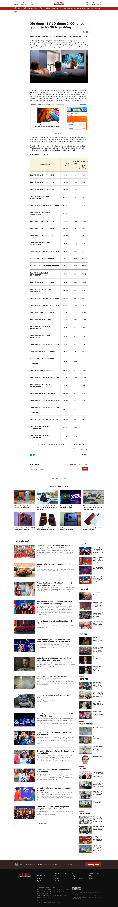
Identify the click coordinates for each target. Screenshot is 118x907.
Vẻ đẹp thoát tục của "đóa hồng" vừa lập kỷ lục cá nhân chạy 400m (54, 584)
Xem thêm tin (45, 823)
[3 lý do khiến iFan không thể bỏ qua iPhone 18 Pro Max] (24, 519)
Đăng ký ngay (93, 865)
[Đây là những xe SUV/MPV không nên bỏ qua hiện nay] (85, 794)
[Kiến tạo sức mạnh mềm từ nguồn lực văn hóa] (85, 570)
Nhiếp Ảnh (55, 8)
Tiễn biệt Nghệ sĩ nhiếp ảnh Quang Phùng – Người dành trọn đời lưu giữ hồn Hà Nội (97, 819)
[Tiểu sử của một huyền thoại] (85, 740)
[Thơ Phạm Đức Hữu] (85, 730)
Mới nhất (80, 464)
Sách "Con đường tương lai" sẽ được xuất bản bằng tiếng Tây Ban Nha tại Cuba (98, 749)
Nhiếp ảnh (84, 813)
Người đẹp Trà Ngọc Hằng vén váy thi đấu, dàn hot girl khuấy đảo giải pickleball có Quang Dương (98, 686)
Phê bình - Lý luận (94, 873)
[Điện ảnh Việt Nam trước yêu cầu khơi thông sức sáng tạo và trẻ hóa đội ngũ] (24, 607)
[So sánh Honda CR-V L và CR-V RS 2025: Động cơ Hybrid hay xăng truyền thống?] (85, 785)
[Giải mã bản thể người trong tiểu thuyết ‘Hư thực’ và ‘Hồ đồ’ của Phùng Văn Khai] (85, 605)
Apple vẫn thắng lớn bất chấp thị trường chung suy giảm (46, 528)
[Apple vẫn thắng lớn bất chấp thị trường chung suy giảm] (47, 519)
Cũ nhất (86, 464)
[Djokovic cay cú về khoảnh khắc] (24, 664)
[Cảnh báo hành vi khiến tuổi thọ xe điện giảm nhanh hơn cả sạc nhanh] (47, 497)
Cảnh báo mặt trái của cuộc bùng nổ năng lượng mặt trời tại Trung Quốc (92, 507)
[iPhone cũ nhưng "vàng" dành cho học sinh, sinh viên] (24, 497)
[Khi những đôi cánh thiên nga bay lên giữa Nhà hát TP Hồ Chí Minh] (24, 719)
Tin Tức (19, 8)
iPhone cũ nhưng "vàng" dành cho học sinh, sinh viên (24, 506)
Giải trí (83, 679)
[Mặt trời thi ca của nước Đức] (85, 660)
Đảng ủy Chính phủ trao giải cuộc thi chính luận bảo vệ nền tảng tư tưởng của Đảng (98, 560)
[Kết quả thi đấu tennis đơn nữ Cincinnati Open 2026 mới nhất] (24, 757)
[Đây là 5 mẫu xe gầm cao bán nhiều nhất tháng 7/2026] (24, 570)
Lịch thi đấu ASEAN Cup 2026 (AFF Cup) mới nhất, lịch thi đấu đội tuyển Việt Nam (54, 547)
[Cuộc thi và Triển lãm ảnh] (85, 849)
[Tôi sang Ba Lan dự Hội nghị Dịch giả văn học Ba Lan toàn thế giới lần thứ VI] (85, 650)
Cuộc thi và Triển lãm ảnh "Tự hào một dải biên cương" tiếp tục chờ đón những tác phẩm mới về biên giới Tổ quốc (98, 850)
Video (82, 769)
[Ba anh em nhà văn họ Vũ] (85, 596)
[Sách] (85, 750)
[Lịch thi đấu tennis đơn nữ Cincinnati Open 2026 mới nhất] (24, 775)
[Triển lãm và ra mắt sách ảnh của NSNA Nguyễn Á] (85, 830)
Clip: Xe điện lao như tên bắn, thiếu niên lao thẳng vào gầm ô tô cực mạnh (54, 678)
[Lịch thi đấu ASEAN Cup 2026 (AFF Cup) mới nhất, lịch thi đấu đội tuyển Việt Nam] (24, 551)
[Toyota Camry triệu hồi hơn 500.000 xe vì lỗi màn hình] (24, 627)
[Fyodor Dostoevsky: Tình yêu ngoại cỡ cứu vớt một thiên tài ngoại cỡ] (85, 641)
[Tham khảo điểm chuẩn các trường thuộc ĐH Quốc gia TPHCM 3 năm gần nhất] (85, 695)
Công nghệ (32, 19)
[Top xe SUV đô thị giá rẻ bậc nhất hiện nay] (85, 804)
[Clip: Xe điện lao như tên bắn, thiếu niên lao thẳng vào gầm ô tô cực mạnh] (24, 682)
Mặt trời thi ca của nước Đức (98, 657)
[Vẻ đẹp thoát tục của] (24, 588)
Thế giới (48, 8)
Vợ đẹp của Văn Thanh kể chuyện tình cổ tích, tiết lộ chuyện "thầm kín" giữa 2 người (98, 704)
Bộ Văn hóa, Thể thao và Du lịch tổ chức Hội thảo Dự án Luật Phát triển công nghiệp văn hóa (98, 840)
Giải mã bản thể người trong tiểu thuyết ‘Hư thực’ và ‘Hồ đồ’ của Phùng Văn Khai (98, 605)
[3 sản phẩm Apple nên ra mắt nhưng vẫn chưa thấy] (70, 519)
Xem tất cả (73, 464)
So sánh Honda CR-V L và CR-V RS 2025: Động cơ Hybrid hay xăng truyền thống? (98, 784)
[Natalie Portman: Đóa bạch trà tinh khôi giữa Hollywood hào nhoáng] (85, 670)
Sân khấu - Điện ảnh (86, 8)
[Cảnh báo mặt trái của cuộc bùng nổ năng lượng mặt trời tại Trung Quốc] (93, 497)
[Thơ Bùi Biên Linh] (85, 759)
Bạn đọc (97, 8)
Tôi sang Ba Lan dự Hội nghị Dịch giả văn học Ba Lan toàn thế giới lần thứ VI (98, 650)
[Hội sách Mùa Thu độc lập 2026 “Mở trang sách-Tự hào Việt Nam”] (85, 580)
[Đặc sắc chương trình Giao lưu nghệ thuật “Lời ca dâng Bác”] (85, 714)
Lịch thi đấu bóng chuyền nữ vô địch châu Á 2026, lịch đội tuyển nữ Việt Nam (54, 808)
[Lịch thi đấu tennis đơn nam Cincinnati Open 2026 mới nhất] (24, 738)
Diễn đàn (57, 881)
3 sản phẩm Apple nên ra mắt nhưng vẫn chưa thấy (69, 528)
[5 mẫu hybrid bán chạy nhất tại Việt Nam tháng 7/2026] (24, 701)
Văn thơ (41, 8)
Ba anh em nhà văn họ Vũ (97, 593)
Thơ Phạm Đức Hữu (98, 727)
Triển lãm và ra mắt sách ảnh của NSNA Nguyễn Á (98, 828)
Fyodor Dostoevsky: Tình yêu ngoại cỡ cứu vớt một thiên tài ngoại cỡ (97, 640)
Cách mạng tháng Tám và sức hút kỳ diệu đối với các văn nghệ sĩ (98, 614)
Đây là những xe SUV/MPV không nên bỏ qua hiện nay (97, 793)
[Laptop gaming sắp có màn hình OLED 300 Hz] (70, 497)
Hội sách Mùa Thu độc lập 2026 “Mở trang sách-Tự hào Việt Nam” (98, 579)
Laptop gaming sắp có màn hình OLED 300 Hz (69, 506)
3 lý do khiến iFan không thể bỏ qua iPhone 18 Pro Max (24, 528)
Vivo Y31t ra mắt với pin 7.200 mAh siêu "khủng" (92, 528)
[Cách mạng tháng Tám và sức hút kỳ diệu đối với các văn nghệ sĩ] (85, 615)
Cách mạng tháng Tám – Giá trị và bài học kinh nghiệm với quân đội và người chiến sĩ (98, 624)
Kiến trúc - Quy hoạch (31, 8)
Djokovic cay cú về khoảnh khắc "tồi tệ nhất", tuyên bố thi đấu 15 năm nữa (55, 659)
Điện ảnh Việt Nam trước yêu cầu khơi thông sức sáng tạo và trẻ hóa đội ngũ (54, 602)
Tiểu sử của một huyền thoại (97, 737)
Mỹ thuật (63, 8)
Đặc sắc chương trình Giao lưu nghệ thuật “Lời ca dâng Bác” (98, 713)
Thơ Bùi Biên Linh (98, 756)
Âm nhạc (76, 8)
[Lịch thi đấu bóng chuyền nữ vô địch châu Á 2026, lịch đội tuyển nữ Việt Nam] (24, 812)
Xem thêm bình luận (59, 478)
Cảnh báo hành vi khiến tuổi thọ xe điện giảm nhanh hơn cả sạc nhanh (47, 507)
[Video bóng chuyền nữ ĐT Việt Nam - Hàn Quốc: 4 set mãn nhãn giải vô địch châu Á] (24, 645)
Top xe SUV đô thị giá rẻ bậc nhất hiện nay (98, 802)
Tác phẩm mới (86, 724)
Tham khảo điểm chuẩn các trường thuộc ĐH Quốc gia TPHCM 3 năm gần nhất (98, 695)
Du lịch (69, 8)
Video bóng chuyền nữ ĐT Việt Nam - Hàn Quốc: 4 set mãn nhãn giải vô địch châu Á (53, 641)
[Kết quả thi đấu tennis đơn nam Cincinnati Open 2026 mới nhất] (24, 794)
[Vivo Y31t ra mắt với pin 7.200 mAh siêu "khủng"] (93, 519)
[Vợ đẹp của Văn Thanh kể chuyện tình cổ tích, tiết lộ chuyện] (85, 705)
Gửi (86, 469)
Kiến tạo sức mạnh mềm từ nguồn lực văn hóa (98, 568)
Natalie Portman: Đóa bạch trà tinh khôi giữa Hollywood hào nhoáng (98, 669)
